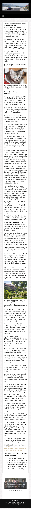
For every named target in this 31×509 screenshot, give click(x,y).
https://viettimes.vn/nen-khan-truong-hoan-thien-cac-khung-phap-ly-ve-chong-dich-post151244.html (15, 448)
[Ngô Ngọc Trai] (15, 6)
